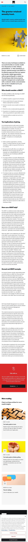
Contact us (12, 386)
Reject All (13, 536)
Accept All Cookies (13, 539)
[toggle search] (25, 2)
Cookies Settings (13, 532)
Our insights (11, 6)
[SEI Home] (13, 2)
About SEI (4, 6)
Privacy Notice (4, 530)
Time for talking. (7, 490)
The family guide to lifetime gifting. (12, 457)
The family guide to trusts (9, 424)
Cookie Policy (12, 530)
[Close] (25, 516)
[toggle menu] (2, 2)
